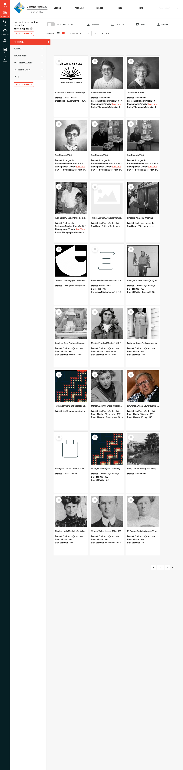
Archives (79, 8)
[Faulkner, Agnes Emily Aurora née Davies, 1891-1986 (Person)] (143, 323)
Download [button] (92, 24)
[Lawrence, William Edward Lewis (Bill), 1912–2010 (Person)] (143, 386)
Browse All (5, 16)
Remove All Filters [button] (24, 33)
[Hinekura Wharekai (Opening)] (143, 198)
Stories (57, 8)
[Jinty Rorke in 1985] (143, 73)
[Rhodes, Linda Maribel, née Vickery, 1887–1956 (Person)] (71, 511)
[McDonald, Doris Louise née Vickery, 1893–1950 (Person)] (143, 511)
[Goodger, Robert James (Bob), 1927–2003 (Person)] (143, 261)
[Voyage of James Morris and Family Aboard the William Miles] (71, 449)
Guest (168, 8)
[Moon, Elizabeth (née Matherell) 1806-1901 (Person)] (107, 449)
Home (5, 7)
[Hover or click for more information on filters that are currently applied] (31, 28)
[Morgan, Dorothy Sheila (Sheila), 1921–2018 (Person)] (107, 386)
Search (5, 25)
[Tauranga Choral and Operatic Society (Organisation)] (71, 386)
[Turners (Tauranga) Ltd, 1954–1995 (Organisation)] (71, 261)
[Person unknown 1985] (107, 73)
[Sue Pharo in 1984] (107, 135)
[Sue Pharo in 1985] (71, 135)
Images (99, 8)
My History (5, 34)
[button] (117, 24)
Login (5, 43)
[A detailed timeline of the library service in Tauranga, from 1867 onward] (71, 73)
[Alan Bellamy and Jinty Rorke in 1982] (71, 198)
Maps (119, 8)
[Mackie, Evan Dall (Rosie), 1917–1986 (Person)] (107, 323)
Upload (4, 53)
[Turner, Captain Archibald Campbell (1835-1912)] (107, 198)
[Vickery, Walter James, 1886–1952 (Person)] (107, 511)
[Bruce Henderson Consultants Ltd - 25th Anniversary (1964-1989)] (107, 261)
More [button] (5, 62)
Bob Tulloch (117, 104)
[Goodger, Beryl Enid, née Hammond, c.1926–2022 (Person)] (71, 323)
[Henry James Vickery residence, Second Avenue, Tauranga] (143, 449)
